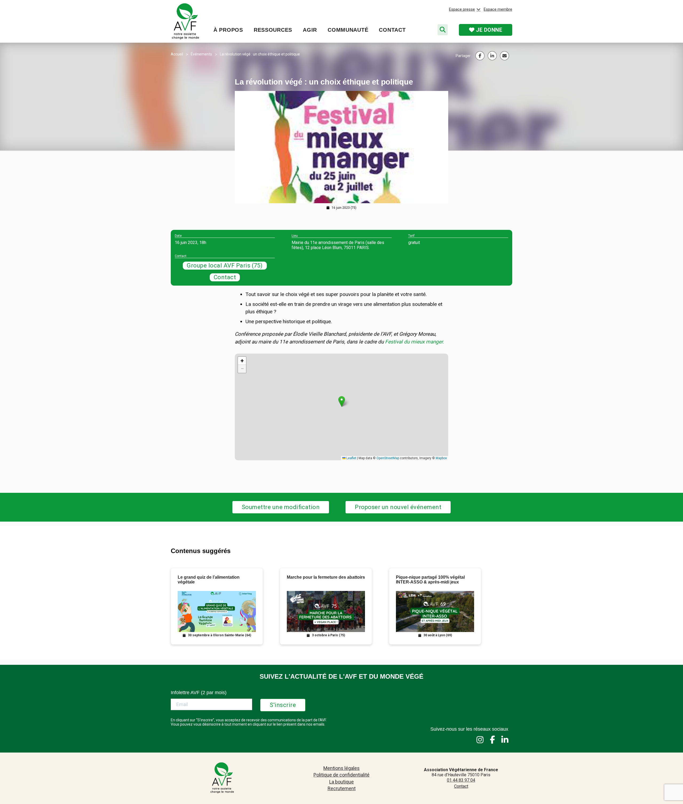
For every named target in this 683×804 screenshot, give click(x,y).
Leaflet (351, 458)
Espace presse (462, 9)
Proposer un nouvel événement (398, 507)
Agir (310, 30)
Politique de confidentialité (341, 775)
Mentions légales (341, 768)
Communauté (348, 30)
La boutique (341, 782)
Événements (201, 54)
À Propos (228, 30)
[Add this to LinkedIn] (492, 55)
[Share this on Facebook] (480, 55)
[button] (341, 401)
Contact (392, 30)
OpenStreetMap (387, 458)
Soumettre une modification (281, 507)
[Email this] (504, 55)
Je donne (488, 30)
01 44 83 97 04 (461, 780)
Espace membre (498, 9)
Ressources (273, 30)
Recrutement (342, 788)
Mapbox (441, 458)
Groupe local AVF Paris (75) (225, 265)
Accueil (177, 54)
